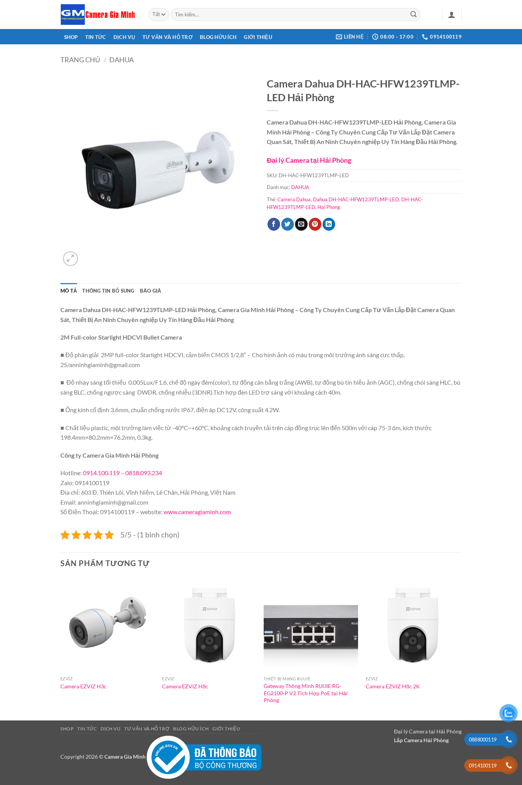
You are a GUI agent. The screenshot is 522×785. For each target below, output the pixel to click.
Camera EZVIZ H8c (185, 686)
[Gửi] (413, 14)
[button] (452, 14)
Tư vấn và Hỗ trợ (168, 37)
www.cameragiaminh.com (197, 511)
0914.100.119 (101, 472)
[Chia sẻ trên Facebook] (273, 224)
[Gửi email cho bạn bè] (301, 224)
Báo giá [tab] (151, 291)
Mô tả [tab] (68, 291)
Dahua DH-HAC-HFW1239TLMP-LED (356, 199)
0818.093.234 (143, 472)
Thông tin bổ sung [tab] (108, 291)
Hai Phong (329, 207)
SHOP (71, 37)
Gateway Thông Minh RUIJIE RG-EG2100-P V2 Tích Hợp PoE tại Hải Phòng (306, 693)
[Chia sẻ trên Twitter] (287, 224)
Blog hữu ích (218, 37)
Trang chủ (80, 59)
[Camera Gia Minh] (98, 14)
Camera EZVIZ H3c (83, 686)
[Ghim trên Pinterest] (315, 224)
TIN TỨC (95, 37)
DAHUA (121, 59)
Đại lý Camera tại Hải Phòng (309, 160)
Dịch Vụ (124, 37)
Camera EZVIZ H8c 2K (393, 686)
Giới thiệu (258, 37)
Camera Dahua (294, 199)
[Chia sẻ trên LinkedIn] (329, 224)
